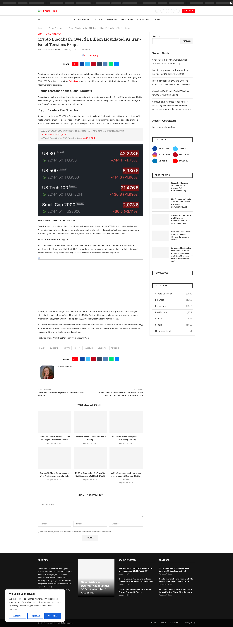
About (163, 623)
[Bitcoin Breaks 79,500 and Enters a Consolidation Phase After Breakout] (160, 219)
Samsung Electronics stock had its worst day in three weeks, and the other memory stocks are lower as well (172, 105)
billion (42, 348)
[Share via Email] (116, 64)
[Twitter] (162, 11)
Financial (112, 19)
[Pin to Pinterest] (93, 64)
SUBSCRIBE (189, 11)
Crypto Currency (82, 19)
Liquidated (102, 348)
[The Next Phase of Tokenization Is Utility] (90, 422)
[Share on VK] (105, 64)
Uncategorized (174, 331)
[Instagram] (167, 11)
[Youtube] (178, 11)
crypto (67, 348)
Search (156, 36)
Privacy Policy (189, 623)
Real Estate (143, 19)
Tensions (115, 348)
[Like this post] (76, 64)
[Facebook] (157, 11)
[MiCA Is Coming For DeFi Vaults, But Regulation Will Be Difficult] (90, 458)
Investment (127, 19)
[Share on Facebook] (82, 64)
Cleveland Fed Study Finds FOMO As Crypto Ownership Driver (180, 236)
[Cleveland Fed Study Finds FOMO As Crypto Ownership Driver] (54, 422)
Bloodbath (54, 348)
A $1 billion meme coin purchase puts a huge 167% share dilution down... (126, 476)
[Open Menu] (39, 19)
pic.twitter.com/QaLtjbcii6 (54, 134)
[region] (35, 605)
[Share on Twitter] (87, 64)
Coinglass (73, 81)
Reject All (35, 616)
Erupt (77, 348)
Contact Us (174, 623)
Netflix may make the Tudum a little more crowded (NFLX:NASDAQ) (181, 203)
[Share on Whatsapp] (111, 64)
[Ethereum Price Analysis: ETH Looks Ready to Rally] (126, 422)
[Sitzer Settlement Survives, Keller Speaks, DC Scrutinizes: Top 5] (160, 187)
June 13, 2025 (88, 138)
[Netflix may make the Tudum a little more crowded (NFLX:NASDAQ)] (160, 203)
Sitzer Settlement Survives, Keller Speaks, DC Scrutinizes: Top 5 (179, 187)
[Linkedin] (172, 11)
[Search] (194, 19)
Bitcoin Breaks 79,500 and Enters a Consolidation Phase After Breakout (181, 219)
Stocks (99, 19)
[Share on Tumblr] (99, 64)
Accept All (53, 616)
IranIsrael (88, 348)
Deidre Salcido (53, 49)
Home (40, 28)
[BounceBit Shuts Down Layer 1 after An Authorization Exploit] (54, 458)
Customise (18, 616)
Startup (157, 19)
